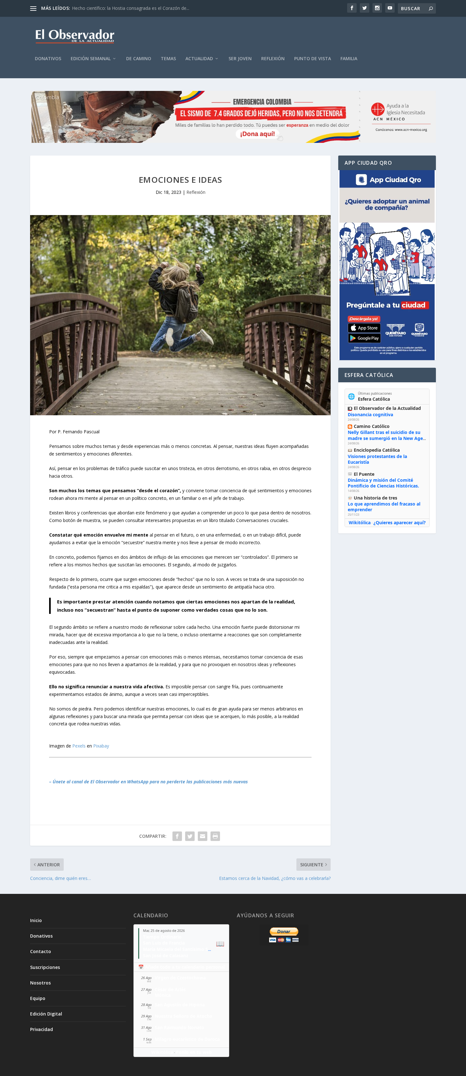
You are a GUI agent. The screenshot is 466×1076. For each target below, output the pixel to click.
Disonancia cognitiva (370, 414)
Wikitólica (360, 522)
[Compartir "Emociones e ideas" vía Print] (215, 836)
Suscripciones (45, 967)
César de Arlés (170, 989)
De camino (138, 58)
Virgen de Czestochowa (180, 978)
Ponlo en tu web (194, 1052)
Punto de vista (312, 58)
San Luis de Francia (164, 943)
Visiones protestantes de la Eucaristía (377, 459)
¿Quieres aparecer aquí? (399, 522)
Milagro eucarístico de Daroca (187, 1039)
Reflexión (273, 58)
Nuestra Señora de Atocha (183, 1016)
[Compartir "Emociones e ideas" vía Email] (202, 836)
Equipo (37, 998)
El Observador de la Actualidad (387, 408)
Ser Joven (240, 58)
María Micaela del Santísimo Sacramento (187, 949)
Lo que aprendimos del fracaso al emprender (384, 507)
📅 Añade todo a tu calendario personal (181, 967)
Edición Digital (46, 1014)
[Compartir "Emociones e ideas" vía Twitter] (190, 836)
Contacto (40, 951)
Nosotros (40, 983)
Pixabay (101, 746)
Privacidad (41, 1029)
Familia (348, 58)
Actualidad (199, 58)
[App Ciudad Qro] (387, 265)
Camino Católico (372, 426)
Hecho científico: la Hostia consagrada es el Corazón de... (130, 8)
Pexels (79, 746)
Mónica (163, 995)
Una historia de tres (375, 498)
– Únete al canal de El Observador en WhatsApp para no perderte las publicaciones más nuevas (148, 782)
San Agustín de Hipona (180, 1005)
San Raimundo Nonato (179, 1027)
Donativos (48, 58)
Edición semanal (91, 58)
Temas (168, 58)
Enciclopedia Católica (377, 450)
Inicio (36, 920)
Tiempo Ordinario (162, 937)
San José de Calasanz (165, 955)
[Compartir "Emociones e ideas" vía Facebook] (177, 836)
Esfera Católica (374, 399)
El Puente (364, 474)
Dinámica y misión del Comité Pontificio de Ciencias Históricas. (383, 483)
